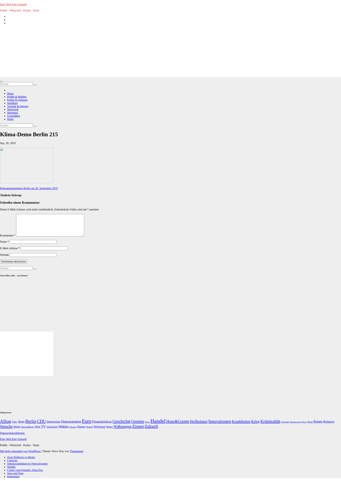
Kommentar (7, 235)
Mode (304, 422)
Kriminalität (270, 421)
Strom (16, 426)
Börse (10, 93)
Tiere (37, 426)
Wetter (109, 426)
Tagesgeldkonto (27, 427)
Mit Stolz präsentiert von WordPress (20, 451)
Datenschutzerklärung (12, 433)
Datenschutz (53, 421)
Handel (158, 421)
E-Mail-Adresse (10, 248)
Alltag (5, 421)
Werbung (99, 426)
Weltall (89, 427)
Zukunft (151, 426)
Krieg (255, 421)
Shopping (12, 112)
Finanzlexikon (102, 421)
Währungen (122, 426)
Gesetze (137, 421)
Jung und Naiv (15, 473)
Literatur (285, 422)
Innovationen (219, 421)
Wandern (73, 427)
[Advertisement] (170, 52)
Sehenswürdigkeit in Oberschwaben (27, 463)
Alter (14, 421)
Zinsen (138, 426)
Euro (86, 421)
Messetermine (295, 422)
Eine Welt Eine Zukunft (13, 4)
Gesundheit (13, 115)
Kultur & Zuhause (17, 99)
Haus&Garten (177, 421)
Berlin (30, 421)
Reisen (318, 421)
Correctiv (12, 460)
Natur (10, 119)
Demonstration (71, 421)
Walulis (11, 466)
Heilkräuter (199, 421)
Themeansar (76, 451)
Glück (147, 422)
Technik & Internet (17, 106)
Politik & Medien (16, 96)
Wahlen (63, 426)
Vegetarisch (52, 427)
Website (4, 254)
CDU (41, 421)
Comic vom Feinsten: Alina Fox (25, 470)
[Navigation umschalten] (1, 81)
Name (4, 241)
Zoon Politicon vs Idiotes (21, 457)
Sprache (6, 426)
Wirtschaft (12, 109)
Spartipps (12, 103)
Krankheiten (241, 421)
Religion (328, 421)
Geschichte (121, 421)
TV (43, 426)
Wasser (81, 426)
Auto (21, 421)
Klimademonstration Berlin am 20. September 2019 (29, 188)
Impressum (13, 476)
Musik (310, 422)
